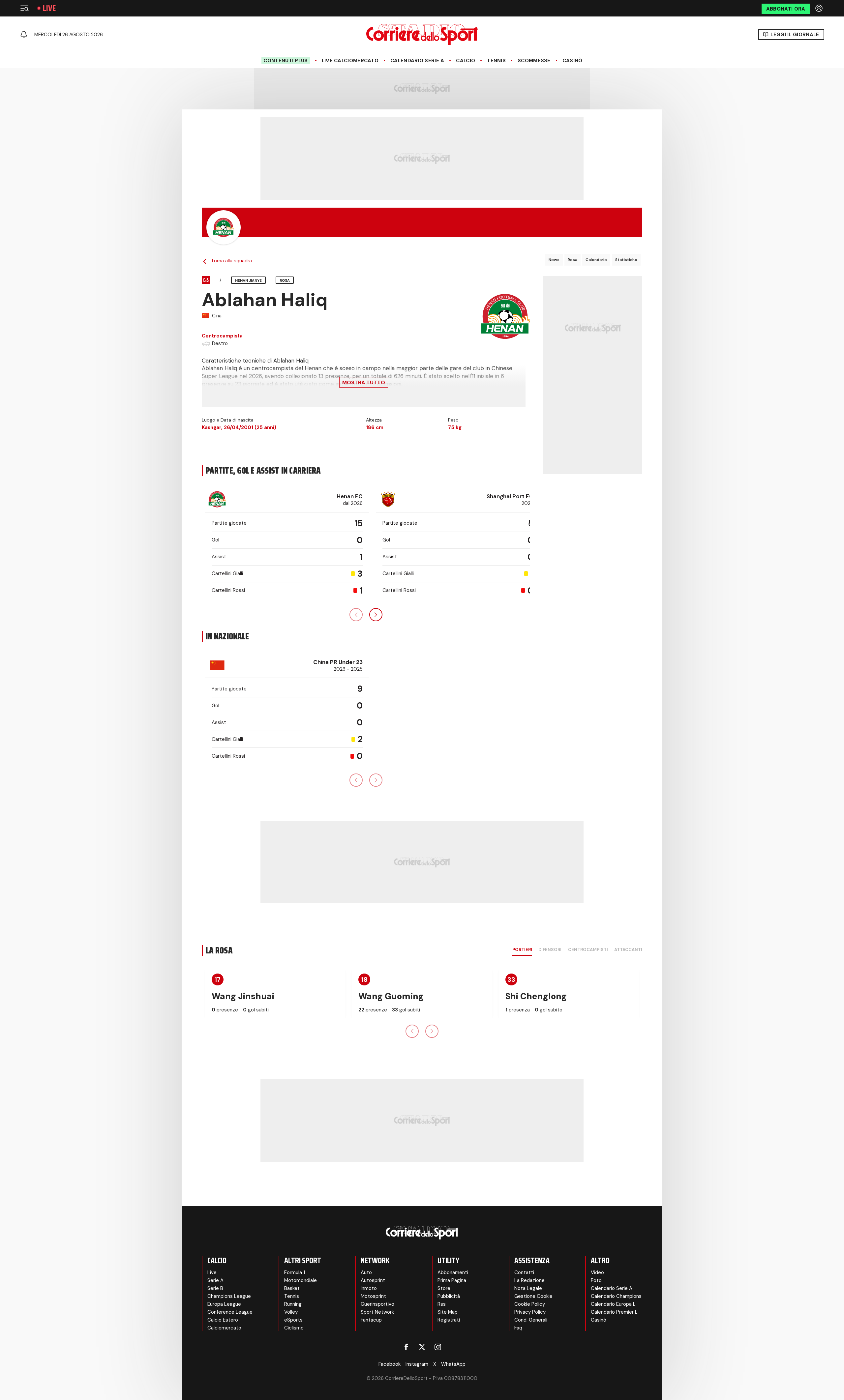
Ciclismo (294, 1328)
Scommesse (534, 61)
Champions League (229, 1296)
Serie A (215, 1280)
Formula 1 (294, 1272)
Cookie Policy (529, 1304)
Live (49, 8)
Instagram (417, 1364)
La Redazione (529, 1280)
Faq (518, 1328)
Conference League (230, 1312)
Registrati (448, 1320)
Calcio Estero (222, 1320)
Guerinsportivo (377, 1304)
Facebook (389, 1364)
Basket (292, 1288)
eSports (293, 1320)
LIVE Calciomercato (350, 61)
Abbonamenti (452, 1272)
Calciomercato (224, 1328)
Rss (441, 1304)
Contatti (524, 1272)
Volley (291, 1312)
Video (597, 1272)
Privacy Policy (530, 1312)
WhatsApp (453, 1364)
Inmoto (369, 1288)
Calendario (596, 259)
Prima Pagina (451, 1280)
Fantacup (371, 1320)
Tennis (496, 61)
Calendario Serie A (417, 61)
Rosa (572, 259)
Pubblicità (448, 1296)
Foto (596, 1280)
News (554, 259)
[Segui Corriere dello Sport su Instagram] (438, 1347)
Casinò (572, 61)
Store (443, 1288)
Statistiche (626, 259)
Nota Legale (528, 1288)
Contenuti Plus (285, 60)
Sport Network (377, 1312)
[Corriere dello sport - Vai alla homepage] (422, 34)
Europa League (224, 1304)
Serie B (215, 1288)
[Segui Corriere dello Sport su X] (422, 1347)
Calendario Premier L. (615, 1312)
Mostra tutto (363, 382)
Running (293, 1304)
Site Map (447, 1312)
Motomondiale (300, 1280)
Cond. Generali (530, 1320)
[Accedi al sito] (819, 8)
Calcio (465, 61)
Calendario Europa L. (614, 1304)
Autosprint (373, 1280)
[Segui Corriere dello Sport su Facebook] (406, 1347)
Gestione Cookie (533, 1296)
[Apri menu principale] (24, 8)
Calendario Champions (616, 1296)
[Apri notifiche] (24, 35)
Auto (366, 1272)
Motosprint (373, 1296)
